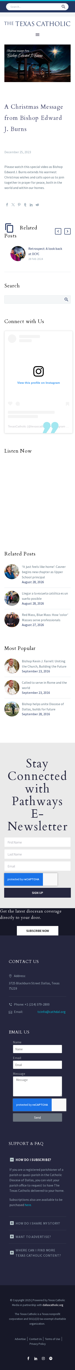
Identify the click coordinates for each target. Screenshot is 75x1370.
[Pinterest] (19, 204)
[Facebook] (7, 204)
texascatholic (39, 426)
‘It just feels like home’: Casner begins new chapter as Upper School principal (44, 572)
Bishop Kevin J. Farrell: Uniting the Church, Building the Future (44, 663)
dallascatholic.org (52, 1305)
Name (17, 1042)
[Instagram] (43, 1358)
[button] (63, 6)
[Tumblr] (25, 204)
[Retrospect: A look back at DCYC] (19, 253)
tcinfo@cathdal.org (52, 1012)
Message (19, 1073)
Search (66, 299)
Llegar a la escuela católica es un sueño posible (45, 596)
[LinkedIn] (31, 204)
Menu (37, 34)
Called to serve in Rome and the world (44, 685)
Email (17, 1058)
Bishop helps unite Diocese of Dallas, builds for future (43, 706)
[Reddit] (37, 204)
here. (28, 1205)
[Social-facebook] (28, 1358)
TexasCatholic (17, 426)
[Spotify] (50, 1358)
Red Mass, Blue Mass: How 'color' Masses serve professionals (45, 617)
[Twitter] (13, 204)
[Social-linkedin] (36, 1358)
